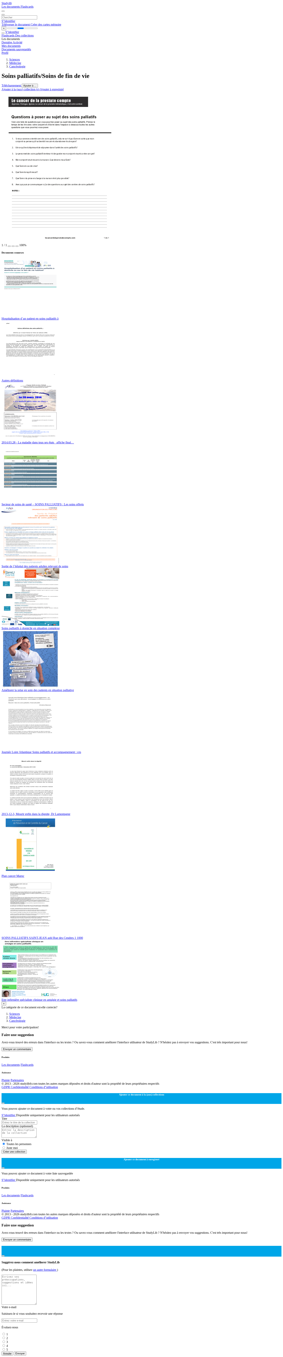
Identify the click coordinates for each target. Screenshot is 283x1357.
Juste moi (12, 1147)
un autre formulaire (45, 1269)
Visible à (7, 1140)
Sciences (14, 59)
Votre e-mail (9, 1307)
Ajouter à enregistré (52, 89)
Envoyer (20, 1353)
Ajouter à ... (29, 85)
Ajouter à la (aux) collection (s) (21, 89)
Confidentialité (20, 1087)
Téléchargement (12, 85)
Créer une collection (14, 1151)
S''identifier (8, 21)
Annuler (7, 1353)
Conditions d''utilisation (43, 1087)
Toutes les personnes (18, 1144)
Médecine (15, 63)
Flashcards (27, 6)
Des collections (24, 35)
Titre (4, 1118)
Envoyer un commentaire (17, 1049)
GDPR (6, 1087)
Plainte (6, 1080)
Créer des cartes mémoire (46, 24)
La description (17, 1126)
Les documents (11, 6)
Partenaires (17, 1080)
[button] (9, 246)
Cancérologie (17, 66)
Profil (5, 52)
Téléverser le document (16, 24)
